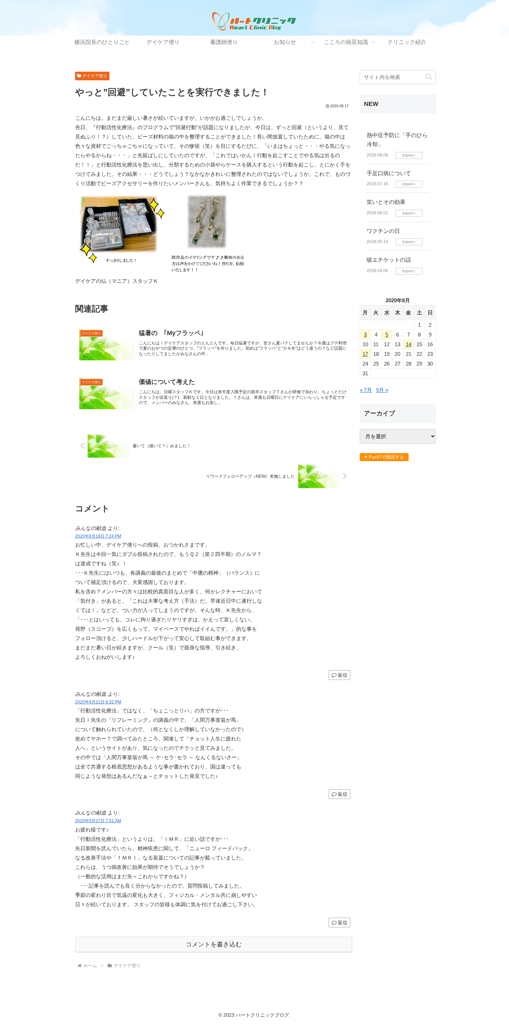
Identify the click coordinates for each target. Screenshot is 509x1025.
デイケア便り (94, 75)
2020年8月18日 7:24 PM (98, 536)
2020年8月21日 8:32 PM (98, 702)
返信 (342, 675)
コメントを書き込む (214, 944)
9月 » (382, 390)
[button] (429, 77)
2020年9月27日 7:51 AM (98, 820)
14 (408, 344)
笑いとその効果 (386, 202)
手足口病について (389, 173)
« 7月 (366, 390)
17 (365, 354)
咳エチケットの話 (389, 260)
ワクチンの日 (383, 231)
